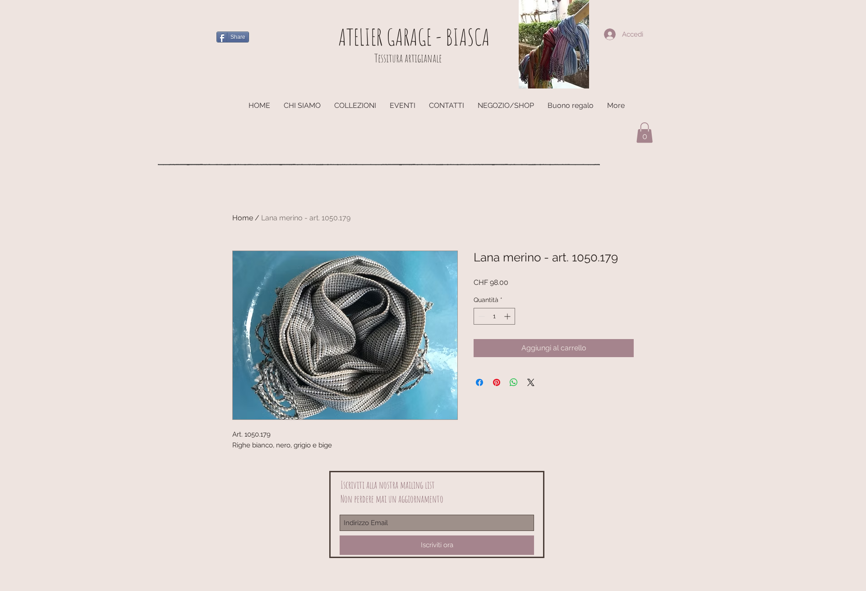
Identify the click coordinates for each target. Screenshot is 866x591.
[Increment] (508, 316)
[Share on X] (530, 382)
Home (242, 218)
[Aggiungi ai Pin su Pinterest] (496, 382)
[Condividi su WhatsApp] (513, 382)
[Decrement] (480, 316)
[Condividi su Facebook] (479, 382)
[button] (644, 132)
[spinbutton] (494, 316)
